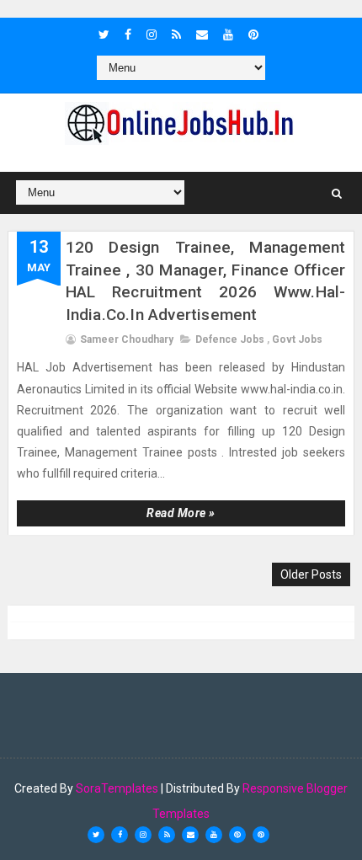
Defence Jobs (229, 339)
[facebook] (128, 34)
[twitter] (104, 34)
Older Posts (311, 574)
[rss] (176, 34)
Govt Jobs (297, 339)
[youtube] (228, 34)
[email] (202, 34)
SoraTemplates (117, 788)
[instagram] (151, 34)
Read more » (181, 513)
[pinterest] (253, 34)
